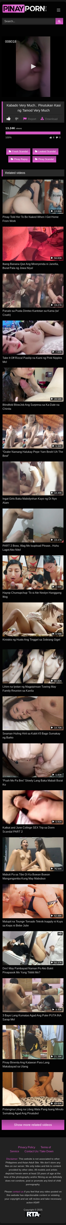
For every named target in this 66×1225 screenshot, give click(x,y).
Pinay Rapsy (21, 159)
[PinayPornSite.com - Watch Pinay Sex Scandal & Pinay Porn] (27, 9)
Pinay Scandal (46, 159)
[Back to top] (55, 1215)
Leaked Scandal (47, 151)
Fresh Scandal (20, 151)
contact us (18, 1191)
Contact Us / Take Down (39, 1151)
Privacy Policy (26, 1147)
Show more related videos (33, 1125)
